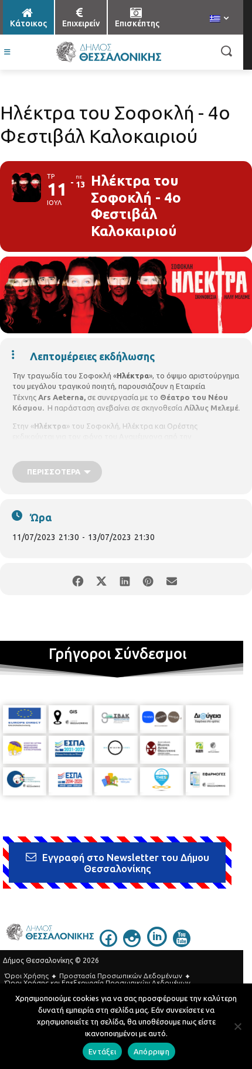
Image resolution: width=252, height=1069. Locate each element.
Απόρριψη (151, 1051)
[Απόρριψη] (237, 1026)
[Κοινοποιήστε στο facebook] (77, 579)
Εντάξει (102, 1051)
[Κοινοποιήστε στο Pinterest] (148, 579)
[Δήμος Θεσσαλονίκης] (108, 52)
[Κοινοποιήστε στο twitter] (101, 579)
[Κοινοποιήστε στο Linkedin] (124, 579)
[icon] (108, 943)
